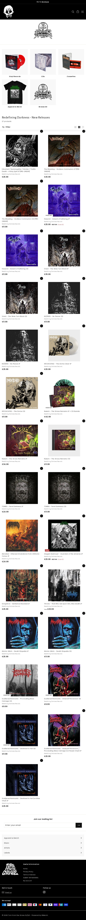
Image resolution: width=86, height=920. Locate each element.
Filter (7, 127)
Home (25, 869)
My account (27, 881)
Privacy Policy (28, 872)
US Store (45, 2)
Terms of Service (29, 875)
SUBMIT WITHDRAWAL (30, 878)
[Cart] (77, 11)
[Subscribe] (79, 825)
